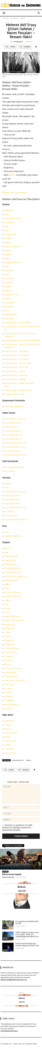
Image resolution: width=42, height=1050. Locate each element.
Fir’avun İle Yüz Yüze (13, 592)
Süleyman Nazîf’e (11, 580)
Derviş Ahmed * (11, 673)
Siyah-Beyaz (14, 18)
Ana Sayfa (5, 18)
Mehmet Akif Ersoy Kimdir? (14, 192)
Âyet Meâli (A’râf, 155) (13, 435)
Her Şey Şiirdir (18, 41)
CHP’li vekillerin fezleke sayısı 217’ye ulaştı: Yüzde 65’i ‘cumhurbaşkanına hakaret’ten (27, 934)
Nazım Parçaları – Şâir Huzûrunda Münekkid (22, 340)
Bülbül (7, 584)
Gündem (5, 871)
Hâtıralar (8, 484)
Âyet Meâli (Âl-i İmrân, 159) (15, 576)
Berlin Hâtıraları (11, 516)
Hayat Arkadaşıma (12, 705)
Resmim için (10, 624)
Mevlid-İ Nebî (10, 652)
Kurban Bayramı (11, 733)
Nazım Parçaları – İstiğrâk (15, 371)
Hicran (7, 608)
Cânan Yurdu (10, 303)
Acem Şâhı (9, 283)
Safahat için (9, 640)
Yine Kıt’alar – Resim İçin (15, 681)
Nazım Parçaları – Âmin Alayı (16, 375)
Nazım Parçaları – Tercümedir (17, 355)
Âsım (7, 532)
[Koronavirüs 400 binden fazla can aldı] (8, 925)
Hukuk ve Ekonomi (8, 877)
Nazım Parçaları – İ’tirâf (14, 394)
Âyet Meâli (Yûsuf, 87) (13, 431)
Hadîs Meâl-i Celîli (12, 496)
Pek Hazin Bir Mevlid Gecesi (16, 455)
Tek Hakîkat (9, 700)
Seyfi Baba (9, 271)
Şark (6, 552)
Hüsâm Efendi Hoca (12, 616)
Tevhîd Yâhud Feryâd (13, 218)
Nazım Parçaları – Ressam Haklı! (18, 323)
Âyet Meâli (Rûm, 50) (13, 451)
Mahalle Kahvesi (11, 315)
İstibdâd (8, 287)
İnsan (7, 275)
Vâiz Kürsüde (10, 471)
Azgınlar (8, 745)
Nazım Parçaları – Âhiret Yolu (16, 367)
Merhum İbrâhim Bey (13, 263)
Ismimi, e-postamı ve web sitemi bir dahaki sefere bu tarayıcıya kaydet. (17, 827)
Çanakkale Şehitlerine (13, 536)
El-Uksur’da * (10, 512)
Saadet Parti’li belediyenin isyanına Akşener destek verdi (27, 945)
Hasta (7, 214)
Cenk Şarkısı (9, 749)
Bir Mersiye (9, 307)
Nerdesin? (9, 696)
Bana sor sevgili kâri (13, 247)
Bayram (8, 251)
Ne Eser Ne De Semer (13, 669)
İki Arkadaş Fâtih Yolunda (15, 467)
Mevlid (7, 737)
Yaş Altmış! (9, 688)
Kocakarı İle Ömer (12, 295)
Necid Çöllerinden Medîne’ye (16, 520)
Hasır (7, 230)
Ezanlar (8, 299)
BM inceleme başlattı (12, 874)
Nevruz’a (8, 692)
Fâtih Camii (9, 210)
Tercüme (8, 725)
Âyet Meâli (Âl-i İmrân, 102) (15, 492)
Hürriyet (8, 291)
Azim (7, 267)
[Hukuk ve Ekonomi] (21, 5)
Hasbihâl (8, 255)
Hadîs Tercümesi (11, 427)
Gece (6, 604)
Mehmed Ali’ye (10, 564)
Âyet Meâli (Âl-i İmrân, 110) (15, 443)
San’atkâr (8, 709)
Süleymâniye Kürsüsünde (14, 407)
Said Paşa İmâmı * (12, 677)
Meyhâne (8, 238)
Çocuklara (8, 656)
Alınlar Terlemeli (11, 556)
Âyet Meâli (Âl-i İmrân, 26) (15, 419)
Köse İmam (9, 319)
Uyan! (7, 488)
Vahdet (7, 600)
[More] (36, 46)
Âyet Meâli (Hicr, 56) (13, 572)
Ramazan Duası (11, 741)
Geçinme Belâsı (11, 234)
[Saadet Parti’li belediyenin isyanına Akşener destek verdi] (8, 947)
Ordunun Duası (10, 753)
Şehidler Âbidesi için (13, 596)
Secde (7, 612)
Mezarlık (8, 242)
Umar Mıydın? (10, 560)
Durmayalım (9, 222)
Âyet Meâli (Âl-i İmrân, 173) (15, 508)
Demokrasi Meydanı (6, 938)
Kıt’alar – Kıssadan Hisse (14, 620)
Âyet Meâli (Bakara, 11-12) (15, 447)
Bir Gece (8, 665)
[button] (3, 13)
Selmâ (7, 259)
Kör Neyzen (9, 279)
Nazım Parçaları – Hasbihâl (15, 379)
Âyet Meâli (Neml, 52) (13, 423)
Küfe (6, 226)
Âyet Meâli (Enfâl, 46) (13, 568)
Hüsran (7, 548)
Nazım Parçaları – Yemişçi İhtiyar (18, 390)
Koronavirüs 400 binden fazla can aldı (26, 922)
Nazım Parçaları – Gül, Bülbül (16, 351)
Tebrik (7, 632)
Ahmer (13, 175)
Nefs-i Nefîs (9, 685)
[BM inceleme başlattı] (21, 859)
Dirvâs (7, 311)
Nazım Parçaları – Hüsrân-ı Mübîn (18, 363)
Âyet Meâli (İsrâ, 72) (12, 500)
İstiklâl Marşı (10, 721)
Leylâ (7, 588)
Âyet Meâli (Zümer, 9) (13, 439)
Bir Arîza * (9, 660)
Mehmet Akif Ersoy (18, 760)
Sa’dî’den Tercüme (12, 648)
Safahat (22, 18)
